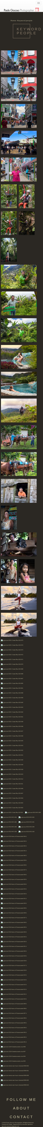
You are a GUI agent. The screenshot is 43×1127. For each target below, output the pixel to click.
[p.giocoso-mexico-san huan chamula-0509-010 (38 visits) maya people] (15, 1085)
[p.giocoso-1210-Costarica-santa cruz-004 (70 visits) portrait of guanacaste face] (13, 1056)
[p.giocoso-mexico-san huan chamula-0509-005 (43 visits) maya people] (15, 1080)
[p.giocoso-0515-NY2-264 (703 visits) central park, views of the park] (9, 817)
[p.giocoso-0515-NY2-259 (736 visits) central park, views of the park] (26, 826)
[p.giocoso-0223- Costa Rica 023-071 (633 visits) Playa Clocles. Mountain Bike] (12, 659)
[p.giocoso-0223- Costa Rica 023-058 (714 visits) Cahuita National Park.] (12, 693)
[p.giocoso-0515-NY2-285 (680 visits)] (33, 812)
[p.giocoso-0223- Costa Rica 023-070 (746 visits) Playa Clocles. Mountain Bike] (12, 664)
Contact (21, 1117)
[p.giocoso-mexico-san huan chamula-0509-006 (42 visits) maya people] (15, 1075)
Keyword (21, 21)
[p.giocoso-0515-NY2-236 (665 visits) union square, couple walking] (26, 831)
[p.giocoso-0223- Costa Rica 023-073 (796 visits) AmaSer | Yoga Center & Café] (12, 650)
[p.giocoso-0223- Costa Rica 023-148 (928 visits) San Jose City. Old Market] (19, 169)
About (21, 1108)
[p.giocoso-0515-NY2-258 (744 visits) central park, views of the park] (9, 831)
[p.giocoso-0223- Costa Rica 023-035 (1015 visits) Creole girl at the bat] (12, 740)
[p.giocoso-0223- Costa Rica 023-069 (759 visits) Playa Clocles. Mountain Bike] (12, 669)
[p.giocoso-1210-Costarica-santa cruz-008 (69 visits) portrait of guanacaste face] (13, 1046)
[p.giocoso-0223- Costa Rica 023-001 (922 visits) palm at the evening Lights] (12, 812)
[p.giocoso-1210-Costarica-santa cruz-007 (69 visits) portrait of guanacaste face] (13, 1051)
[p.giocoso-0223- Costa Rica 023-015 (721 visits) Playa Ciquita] (12, 774)
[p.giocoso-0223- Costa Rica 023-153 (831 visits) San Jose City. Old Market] (19, 142)
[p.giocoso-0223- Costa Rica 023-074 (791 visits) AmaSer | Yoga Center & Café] (12, 645)
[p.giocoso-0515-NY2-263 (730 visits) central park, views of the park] (26, 817)
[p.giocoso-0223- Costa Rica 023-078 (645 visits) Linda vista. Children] (27, 571)
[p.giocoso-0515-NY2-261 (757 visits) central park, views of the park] (26, 822)
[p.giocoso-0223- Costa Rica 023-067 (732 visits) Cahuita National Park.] (12, 678)
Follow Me (22, 1100)
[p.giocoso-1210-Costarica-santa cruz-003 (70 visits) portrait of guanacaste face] (13, 1061)
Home (13, 21)
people (29, 21)
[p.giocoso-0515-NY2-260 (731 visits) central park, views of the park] (9, 826)
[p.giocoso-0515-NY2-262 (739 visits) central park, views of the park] (9, 822)
